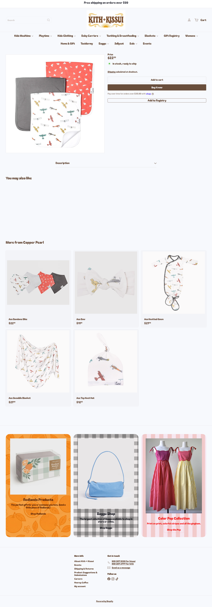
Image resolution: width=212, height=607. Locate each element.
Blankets (150, 35)
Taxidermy (87, 43)
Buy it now (156, 87)
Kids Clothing (65, 35)
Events (147, 43)
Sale (132, 43)
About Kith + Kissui (84, 561)
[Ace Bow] (106, 289)
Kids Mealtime (22, 35)
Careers (78, 578)
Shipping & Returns (84, 568)
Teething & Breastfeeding (122, 35)
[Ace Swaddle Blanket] (38, 368)
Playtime (44, 35)
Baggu (103, 43)
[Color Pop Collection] (174, 475)
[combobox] (29, 20)
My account (80, 586)
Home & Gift (68, 43)
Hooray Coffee (81, 582)
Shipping (112, 71)
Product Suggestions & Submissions (85, 573)
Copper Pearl (33, 242)
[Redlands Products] (38, 466)
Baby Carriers (90, 35)
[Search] (48, 20)
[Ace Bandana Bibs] (38, 289)
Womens (190, 35)
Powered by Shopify (104, 601)
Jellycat (119, 43)
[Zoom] (55, 104)
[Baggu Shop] (106, 473)
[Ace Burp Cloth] (21, 208)
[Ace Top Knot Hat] (106, 368)
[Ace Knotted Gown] (173, 289)
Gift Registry (172, 35)
